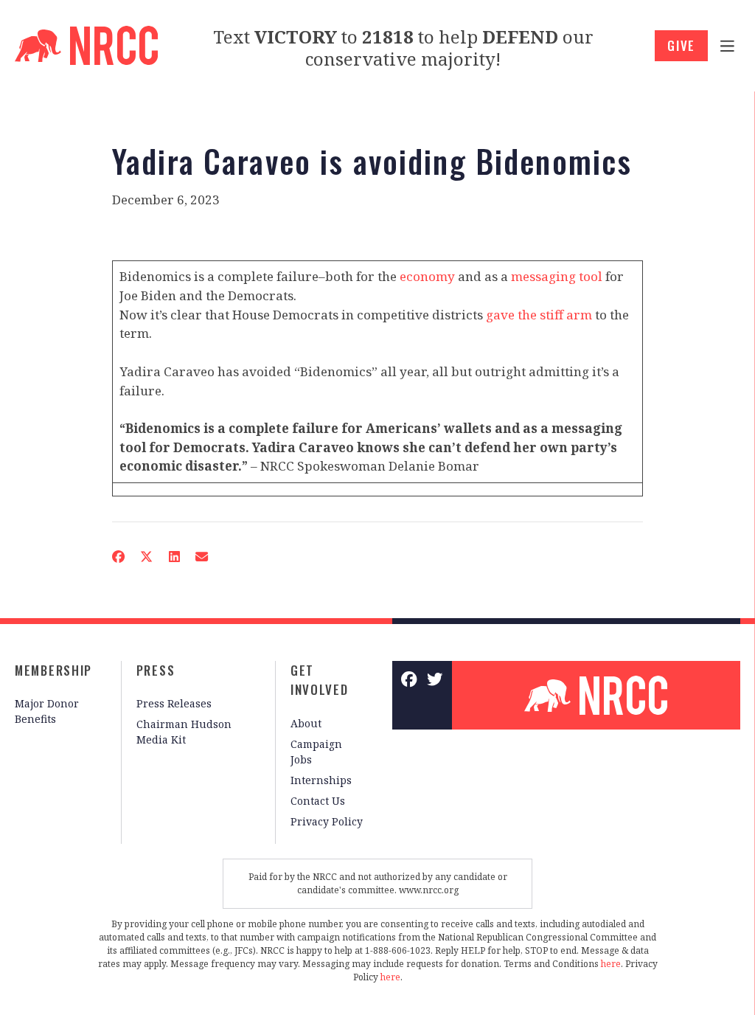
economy (427, 276)
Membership (53, 670)
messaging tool (556, 276)
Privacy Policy (326, 821)
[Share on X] (146, 557)
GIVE (681, 45)
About (305, 723)
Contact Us (317, 801)
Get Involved (319, 680)
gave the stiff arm (539, 314)
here (611, 963)
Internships (321, 780)
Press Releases (174, 703)
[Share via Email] (201, 557)
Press (155, 670)
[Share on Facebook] (118, 557)
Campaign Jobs (316, 751)
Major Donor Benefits (47, 711)
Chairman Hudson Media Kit (184, 731)
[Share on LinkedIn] (174, 557)
